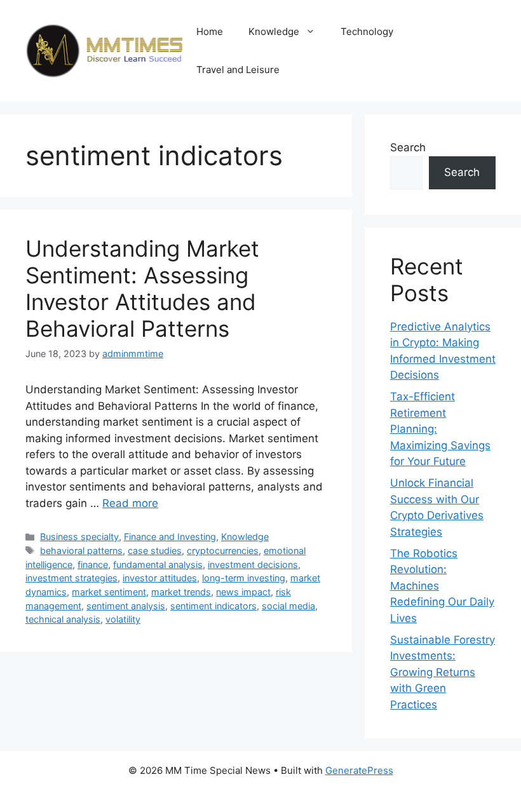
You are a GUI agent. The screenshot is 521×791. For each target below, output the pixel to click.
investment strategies (71, 577)
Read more (130, 503)
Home (209, 31)
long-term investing (243, 577)
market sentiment (109, 591)
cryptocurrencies (223, 550)
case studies (155, 550)
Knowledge (273, 31)
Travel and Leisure (238, 70)
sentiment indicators (213, 605)
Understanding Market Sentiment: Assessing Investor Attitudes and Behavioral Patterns (142, 288)
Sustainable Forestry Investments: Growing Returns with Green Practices (442, 672)
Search (408, 147)
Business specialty (79, 536)
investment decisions (253, 564)
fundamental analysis (158, 564)
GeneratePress (359, 770)
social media (288, 605)
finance (93, 564)
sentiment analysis (125, 605)
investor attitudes (160, 577)
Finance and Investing (170, 536)
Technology (367, 31)
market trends (181, 591)
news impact (243, 591)
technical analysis (62, 619)
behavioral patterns (81, 550)
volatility (122, 619)
